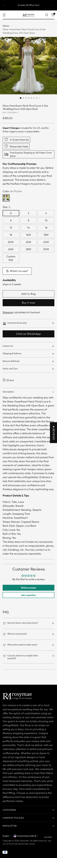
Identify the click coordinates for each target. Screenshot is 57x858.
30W (46, 249)
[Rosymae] (28, 15)
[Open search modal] (47, 15)
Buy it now (28, 302)
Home (6, 25)
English (6, 836)
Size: (6, 207)
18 (11, 234)
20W (11, 242)
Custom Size (10, 258)
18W (46, 234)
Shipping (8, 312)
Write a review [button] (28, 587)
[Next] (52, 5)
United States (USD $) (26, 836)
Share (10, 380)
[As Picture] (6, 197)
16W (28, 234)
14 (28, 227)
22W (28, 242)
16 (46, 227)
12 (11, 227)
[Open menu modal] (4, 15)
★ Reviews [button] (53, 432)
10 (46, 220)
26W (11, 249)
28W (28, 249)
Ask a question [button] (28, 595)
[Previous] (4, 5)
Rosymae (24, 840)
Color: (12, 191)
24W (46, 242)
